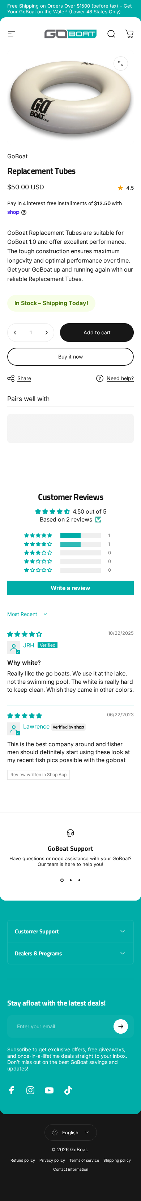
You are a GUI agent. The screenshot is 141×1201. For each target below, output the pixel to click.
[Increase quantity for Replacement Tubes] (46, 333)
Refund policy (22, 1160)
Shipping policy (117, 1160)
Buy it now (70, 356)
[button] (38, 535)
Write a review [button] (70, 587)
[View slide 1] (61, 880)
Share (24, 378)
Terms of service (84, 1160)
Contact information (70, 1169)
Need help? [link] (120, 378)
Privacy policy (52, 1160)
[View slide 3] (79, 880)
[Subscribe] (121, 1026)
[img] (24, 634)
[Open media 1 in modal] (121, 63)
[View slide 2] (70, 880)
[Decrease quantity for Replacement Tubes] (15, 333)
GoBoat (17, 156)
